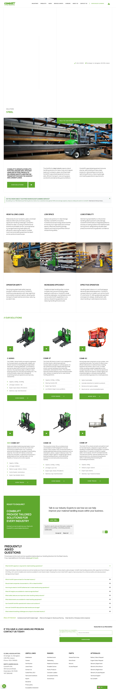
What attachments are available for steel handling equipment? (23, 599)
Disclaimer (28, 681)
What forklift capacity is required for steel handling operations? (24, 566)
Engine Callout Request (97, 660)
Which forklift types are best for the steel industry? (20, 579)
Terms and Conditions (31, 675)
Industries (35, 3)
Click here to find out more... (96, 201)
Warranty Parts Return (97, 666)
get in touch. (34, 558)
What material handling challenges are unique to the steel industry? (25, 611)
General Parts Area (74, 657)
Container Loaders (52, 672)
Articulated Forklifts (52, 675)
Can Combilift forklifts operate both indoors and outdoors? (22, 603)
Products (43, 3)
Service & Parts (58, 3)
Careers (67, 3)
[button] (58, 566)
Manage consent (4, 686)
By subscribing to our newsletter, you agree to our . (68, 631)
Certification (28, 663)
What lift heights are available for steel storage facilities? (22, 591)
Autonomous (50, 678)
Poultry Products (51, 669)
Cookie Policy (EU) (30, 672)
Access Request (73, 666)
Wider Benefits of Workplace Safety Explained (77, 618)
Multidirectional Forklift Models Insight (27, 618)
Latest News (28, 666)
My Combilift (94, 678)
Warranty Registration (97, 669)
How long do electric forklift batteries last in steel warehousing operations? (27, 587)
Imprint (27, 678)
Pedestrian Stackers (52, 663)
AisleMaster (28, 657)
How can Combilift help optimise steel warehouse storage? (22, 607)
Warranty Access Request (98, 672)
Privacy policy (29, 685)
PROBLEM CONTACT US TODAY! (24, 630)
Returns (71, 663)
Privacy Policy (72, 632)
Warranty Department (96, 663)
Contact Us (83, 3)
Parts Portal (72, 660)
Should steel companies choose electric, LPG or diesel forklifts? (23, 583)
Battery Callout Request (97, 657)
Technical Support (95, 675)
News (50, 3)
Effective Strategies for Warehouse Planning (52, 618)
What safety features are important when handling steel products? (24, 595)
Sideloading (50, 660)
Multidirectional (51, 657)
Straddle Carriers (51, 666)
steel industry (57, 168)
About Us (75, 3)
